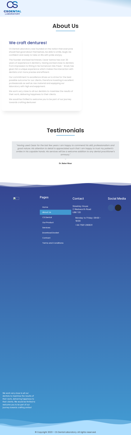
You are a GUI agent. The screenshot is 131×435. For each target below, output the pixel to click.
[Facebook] (111, 208)
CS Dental (47, 217)
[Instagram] (118, 208)
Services (46, 227)
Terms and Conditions (52, 243)
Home (45, 207)
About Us (46, 212)
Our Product (48, 222)
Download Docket (50, 232)
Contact (46, 237)
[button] (128, 8)
